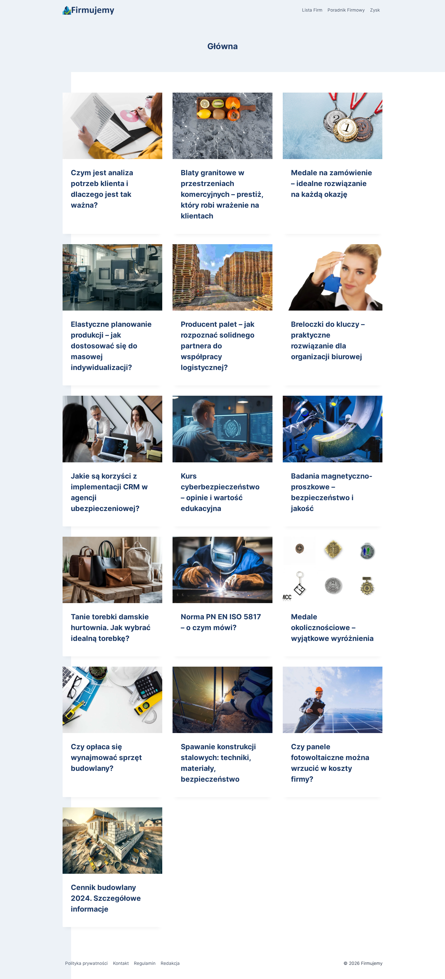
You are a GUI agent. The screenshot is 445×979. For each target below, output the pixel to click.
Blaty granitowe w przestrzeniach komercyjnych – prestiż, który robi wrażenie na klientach (222, 194)
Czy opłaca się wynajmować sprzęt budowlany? (106, 757)
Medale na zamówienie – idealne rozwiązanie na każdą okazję (331, 183)
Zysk (375, 10)
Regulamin (145, 963)
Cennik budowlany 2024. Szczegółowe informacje (106, 898)
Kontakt (121, 963)
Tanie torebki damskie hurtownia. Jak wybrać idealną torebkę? (110, 627)
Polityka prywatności (86, 963)
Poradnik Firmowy (346, 10)
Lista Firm (312, 10)
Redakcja (170, 963)
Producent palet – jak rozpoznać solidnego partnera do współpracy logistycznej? (217, 346)
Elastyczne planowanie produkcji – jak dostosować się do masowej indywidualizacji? (111, 346)
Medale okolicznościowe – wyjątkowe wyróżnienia (332, 627)
